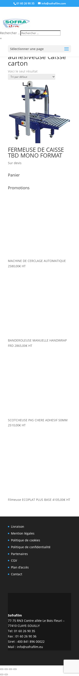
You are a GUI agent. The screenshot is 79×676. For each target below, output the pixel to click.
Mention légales (22, 533)
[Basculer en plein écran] (6, 669)
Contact (16, 574)
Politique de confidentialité (30, 547)
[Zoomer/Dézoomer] (2, 669)
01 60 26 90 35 (25, 3)
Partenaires (19, 554)
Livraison (17, 526)
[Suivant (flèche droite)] (6, 674)
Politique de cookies (25, 540)
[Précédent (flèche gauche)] (2, 674)
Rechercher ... (10, 33)
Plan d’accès (20, 567)
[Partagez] (10, 669)
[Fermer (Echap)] (15, 669)
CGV (14, 560)
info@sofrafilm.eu (30, 647)
